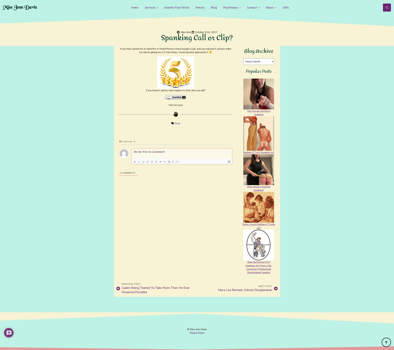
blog (177, 123)
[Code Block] (165, 162)
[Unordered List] (156, 162)
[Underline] (143, 162)
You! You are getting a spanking (258, 112)
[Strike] (147, 162)
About (270, 7)
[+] (177, 161)
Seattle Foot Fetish (176, 7)
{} (173, 161)
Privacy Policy (197, 332)
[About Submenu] (277, 7)
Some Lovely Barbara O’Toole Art (258, 226)
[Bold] (135, 162)
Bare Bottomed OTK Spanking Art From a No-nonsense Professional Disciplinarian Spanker (258, 267)
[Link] (169, 162)
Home (135, 7)
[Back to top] (386, 342)
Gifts (286, 7)
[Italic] (139, 162)
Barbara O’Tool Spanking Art (258, 152)
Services (150, 7)
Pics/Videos (230, 7)
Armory (200, 7)
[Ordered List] (152, 162)
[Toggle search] (387, 8)
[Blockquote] (160, 162)
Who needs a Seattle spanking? (259, 188)
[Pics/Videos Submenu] (241, 7)
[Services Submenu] (158, 7)
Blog (214, 7)
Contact (252, 7)
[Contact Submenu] (260, 7)
